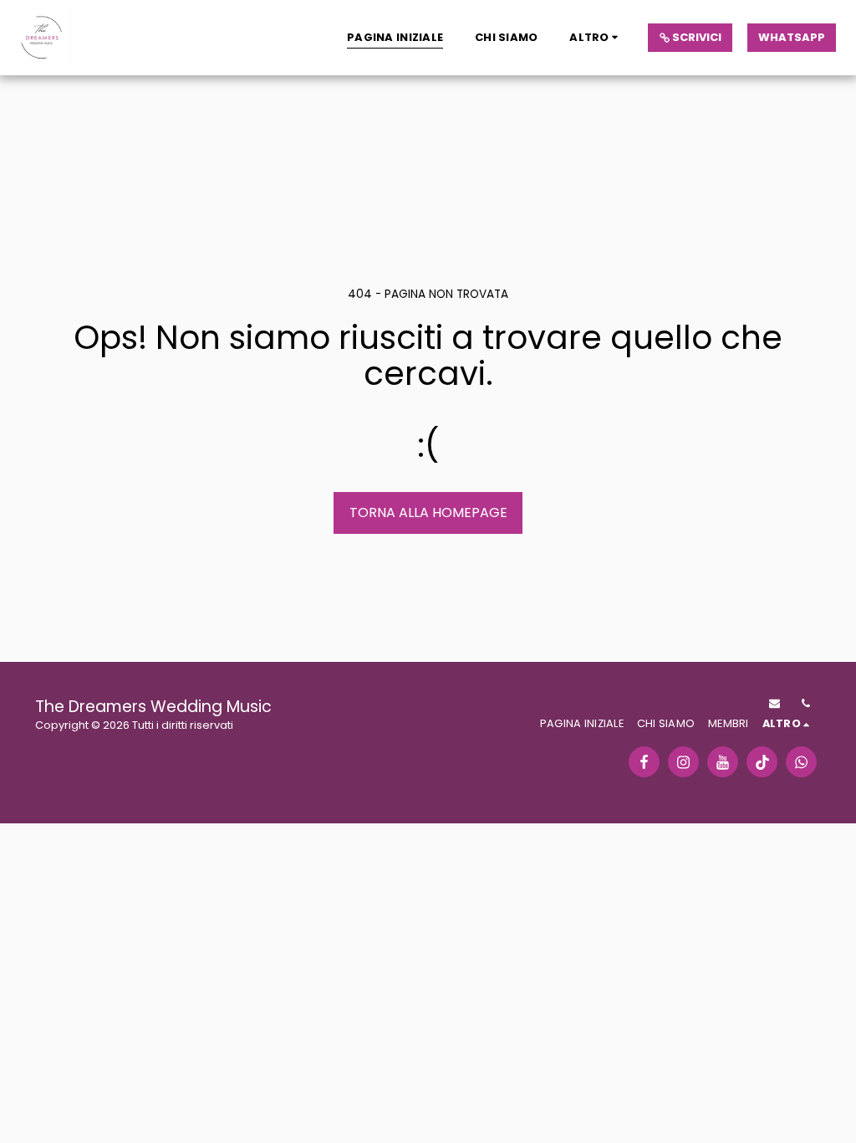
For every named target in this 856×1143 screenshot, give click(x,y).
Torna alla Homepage (428, 512)
